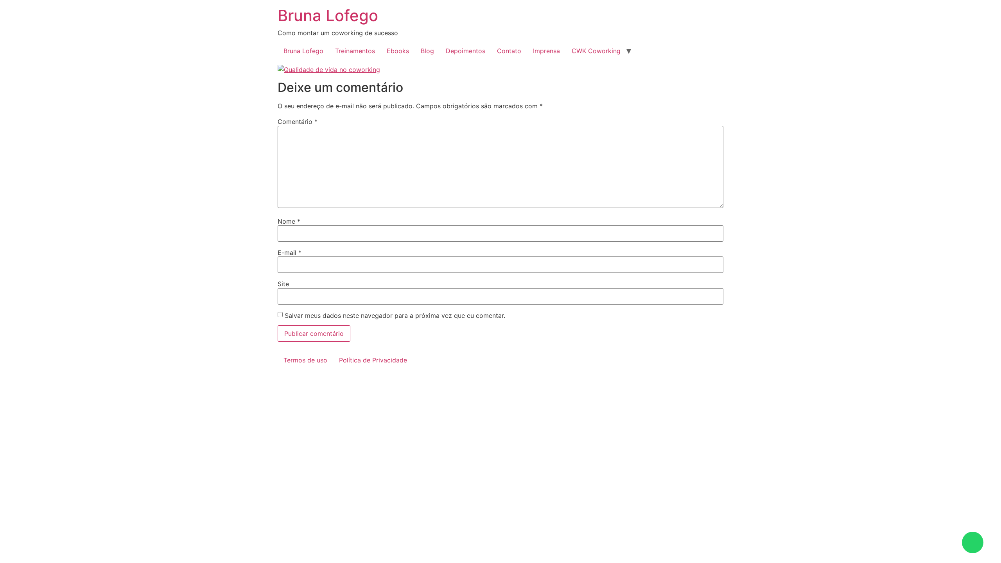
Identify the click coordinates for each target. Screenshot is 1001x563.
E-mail (289, 252)
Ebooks (398, 51)
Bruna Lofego (328, 15)
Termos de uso (305, 360)
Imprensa (546, 51)
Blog (427, 51)
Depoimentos (465, 51)
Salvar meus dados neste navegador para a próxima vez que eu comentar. (395, 315)
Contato (509, 51)
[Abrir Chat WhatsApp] (972, 542)
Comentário (298, 121)
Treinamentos (355, 51)
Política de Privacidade (373, 360)
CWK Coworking (596, 51)
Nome (289, 221)
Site (283, 284)
